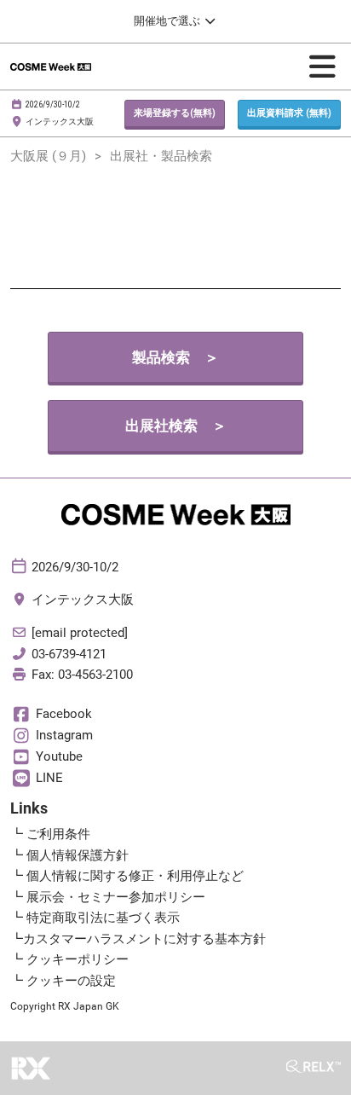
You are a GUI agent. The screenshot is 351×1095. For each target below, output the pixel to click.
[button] (174, 114)
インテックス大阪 (60, 121)
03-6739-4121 (69, 654)
